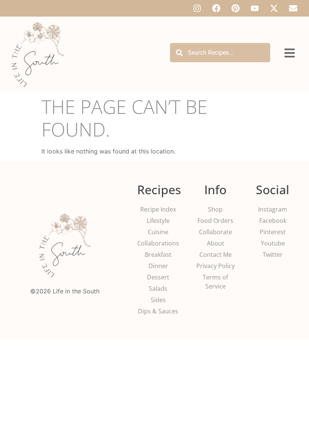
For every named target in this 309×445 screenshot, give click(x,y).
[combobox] (220, 52)
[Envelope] (293, 8)
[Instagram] (197, 8)
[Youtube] (254, 8)
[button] (289, 53)
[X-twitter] (274, 8)
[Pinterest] (235, 8)
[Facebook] (216, 8)
